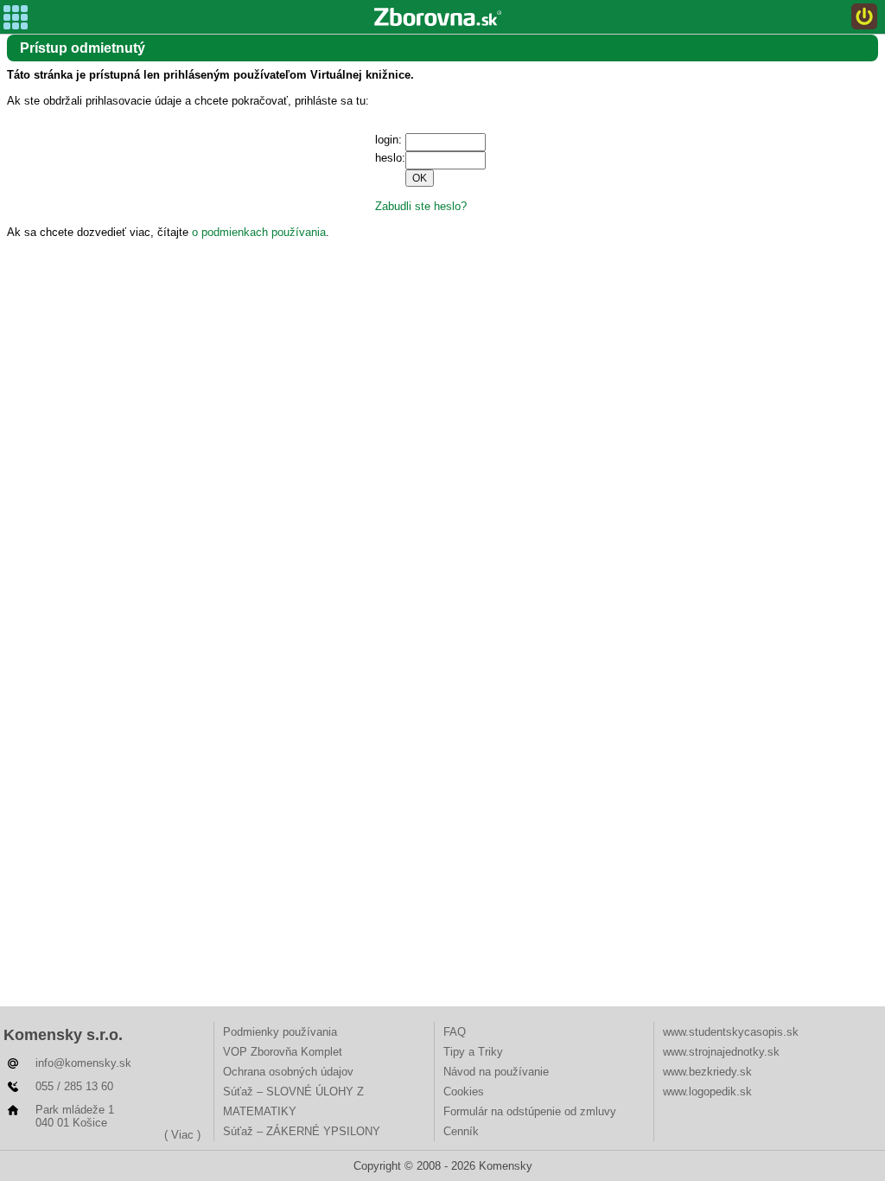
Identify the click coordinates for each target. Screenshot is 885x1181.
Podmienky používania (280, 1031)
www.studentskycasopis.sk (731, 1031)
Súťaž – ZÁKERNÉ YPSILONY (301, 1131)
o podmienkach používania (259, 232)
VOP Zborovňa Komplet (282, 1051)
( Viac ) (182, 1134)
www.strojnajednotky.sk (721, 1051)
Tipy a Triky (473, 1051)
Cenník (461, 1131)
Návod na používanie (496, 1071)
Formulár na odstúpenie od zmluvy (529, 1111)
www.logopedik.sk (707, 1091)
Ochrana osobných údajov (288, 1071)
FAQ (454, 1031)
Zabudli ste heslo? (421, 206)
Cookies (463, 1091)
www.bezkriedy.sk (707, 1071)
